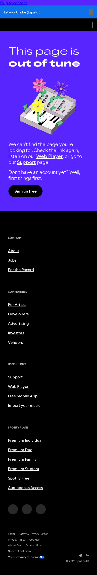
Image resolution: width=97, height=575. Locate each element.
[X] (27, 509)
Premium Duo (20, 449)
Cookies (34, 540)
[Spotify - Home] (15, 25)
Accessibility (33, 545)
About (13, 250)
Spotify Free (18, 478)
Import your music (24, 405)
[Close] (91, 12)
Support (26, 162)
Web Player (49, 156)
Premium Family (22, 459)
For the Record (21, 269)
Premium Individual (25, 440)
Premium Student (23, 468)
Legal (11, 534)
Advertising (18, 323)
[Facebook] (41, 509)
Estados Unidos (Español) (22, 12)
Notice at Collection (20, 551)
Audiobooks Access (25, 487)
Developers (18, 314)
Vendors (15, 342)
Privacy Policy (16, 540)
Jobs (12, 260)
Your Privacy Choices (23, 557)
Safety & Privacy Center (33, 534)
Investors (16, 333)
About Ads (14, 545)
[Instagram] (13, 509)
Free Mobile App (23, 396)
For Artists (17, 304)
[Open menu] (92, 25)
